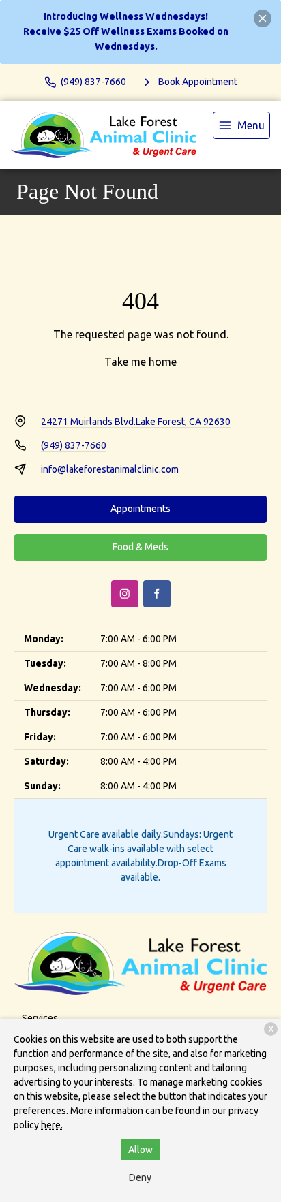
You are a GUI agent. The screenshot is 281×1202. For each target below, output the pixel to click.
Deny (140, 1177)
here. (52, 1125)
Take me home (140, 361)
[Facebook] (157, 593)
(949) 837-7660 (73, 445)
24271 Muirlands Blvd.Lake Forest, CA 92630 (136, 421)
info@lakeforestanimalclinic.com (110, 469)
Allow (140, 1149)
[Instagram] (124, 593)
